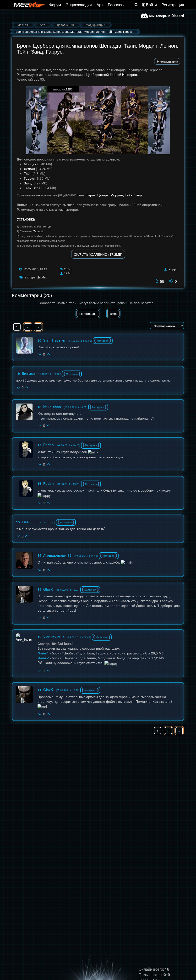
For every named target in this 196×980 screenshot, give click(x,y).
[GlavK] (24, 594)
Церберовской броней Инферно (111, 74)
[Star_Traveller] (24, 345)
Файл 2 (43, 657)
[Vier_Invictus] (24, 637)
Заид (28, 183)
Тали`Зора (32, 187)
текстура (29, 277)
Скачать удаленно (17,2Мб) (98, 254)
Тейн (28, 173)
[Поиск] (136, 5)
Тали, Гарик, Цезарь (93, 195)
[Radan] (26, 449)
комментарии (168, 61)
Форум (55, 4)
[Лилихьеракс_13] (24, 560)
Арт (100, 4)
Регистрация (173, 4)
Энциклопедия (79, 4)
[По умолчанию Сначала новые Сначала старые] (167, 325)
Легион (29, 168)
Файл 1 (43, 653)
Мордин (30, 163)
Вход (113, 313)
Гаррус (29, 178)
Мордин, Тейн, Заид (126, 195)
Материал (103, 340)
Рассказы (116, 4)
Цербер (42, 277)
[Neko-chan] (24, 411)
